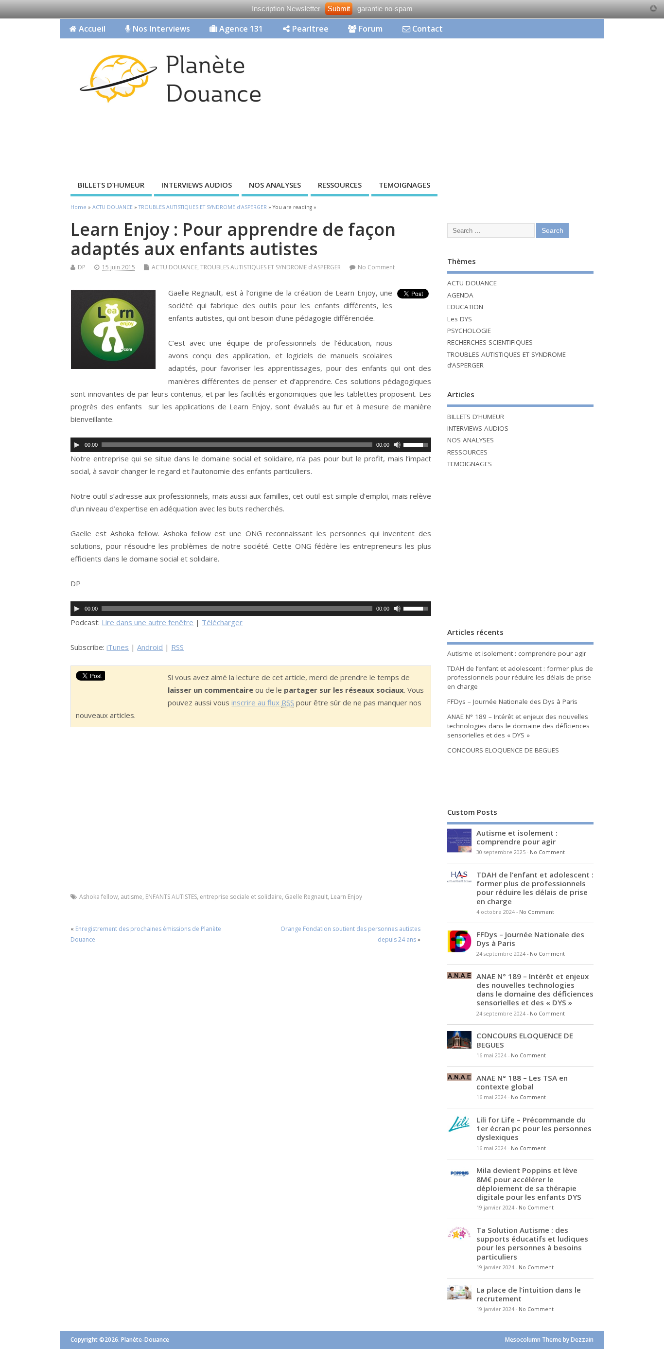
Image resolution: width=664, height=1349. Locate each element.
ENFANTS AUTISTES (171, 897)
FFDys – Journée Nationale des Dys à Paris (512, 701)
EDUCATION (465, 306)
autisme (131, 897)
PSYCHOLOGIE (469, 330)
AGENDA (460, 295)
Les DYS (459, 319)
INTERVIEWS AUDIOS (196, 185)
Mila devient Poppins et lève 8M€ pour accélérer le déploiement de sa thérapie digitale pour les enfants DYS (528, 1183)
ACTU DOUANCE (174, 267)
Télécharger (222, 622)
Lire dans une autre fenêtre (147, 622)
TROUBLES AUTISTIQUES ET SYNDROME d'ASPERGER (270, 267)
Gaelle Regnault (306, 897)
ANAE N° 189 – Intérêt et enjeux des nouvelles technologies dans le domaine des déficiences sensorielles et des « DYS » (518, 725)
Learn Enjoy (346, 897)
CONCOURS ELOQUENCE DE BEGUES (503, 750)
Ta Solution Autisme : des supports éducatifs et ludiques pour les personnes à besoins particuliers (532, 1243)
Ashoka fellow (98, 897)
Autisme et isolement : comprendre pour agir (516, 653)
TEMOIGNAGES (404, 185)
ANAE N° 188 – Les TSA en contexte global (522, 1082)
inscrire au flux (262, 702)
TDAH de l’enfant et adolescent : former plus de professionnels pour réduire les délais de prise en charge (520, 677)
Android (150, 647)
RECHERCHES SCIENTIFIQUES (490, 342)
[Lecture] (77, 445)
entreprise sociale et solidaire (241, 897)
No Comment (376, 267)
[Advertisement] (419, 139)
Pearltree (309, 28)
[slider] (417, 444)
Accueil (91, 28)
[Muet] (397, 445)
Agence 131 (240, 28)
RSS (177, 647)
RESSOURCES (340, 185)
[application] (250, 445)
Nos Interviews (160, 28)
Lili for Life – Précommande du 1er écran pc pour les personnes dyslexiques (534, 1128)
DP (82, 267)
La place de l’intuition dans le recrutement (528, 1294)
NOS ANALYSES (275, 185)
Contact (426, 28)
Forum (369, 28)
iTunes (117, 647)
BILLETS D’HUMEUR (111, 185)
